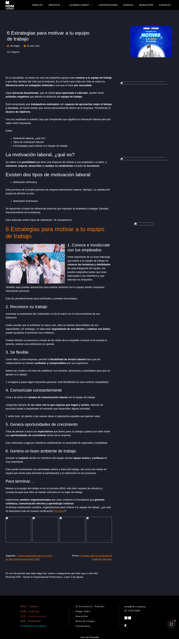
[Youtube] (129, 617)
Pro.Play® (59, 511)
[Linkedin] (125, 617)
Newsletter (146, 5)
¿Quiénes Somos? (79, 5)
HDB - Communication (33, 616)
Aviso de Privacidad (89, 637)
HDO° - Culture (29, 606)
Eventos (128, 5)
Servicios (54, 5)
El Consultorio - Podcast (90, 606)
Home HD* (37, 5)
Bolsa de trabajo (85, 621)
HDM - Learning (29, 611)
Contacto (165, 5)
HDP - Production (30, 621)
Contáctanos (83, 626)
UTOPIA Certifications (33, 626)
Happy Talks (83, 611)
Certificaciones (108, 5)
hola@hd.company (135, 606)
